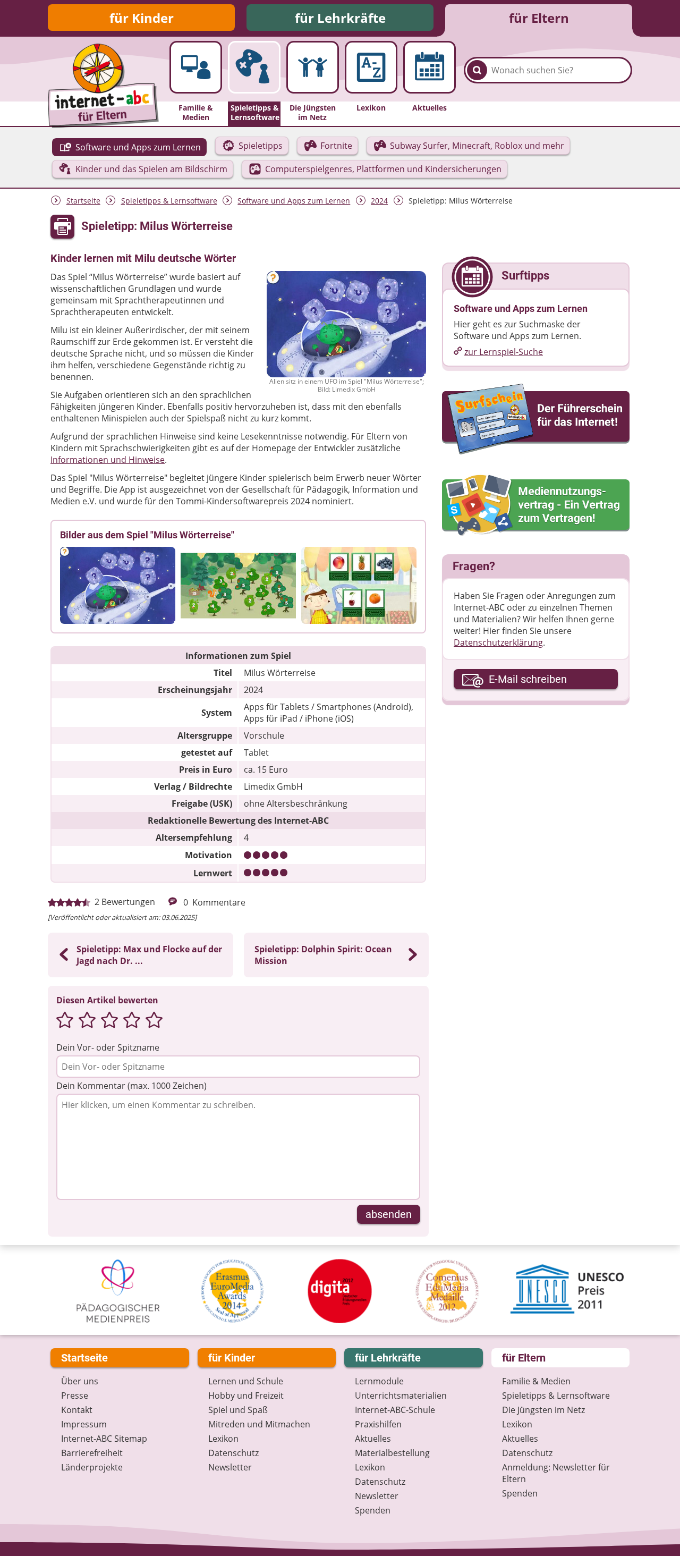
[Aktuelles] (429, 67)
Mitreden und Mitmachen (259, 1424)
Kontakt (76, 1410)
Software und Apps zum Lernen (293, 201)
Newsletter (230, 1467)
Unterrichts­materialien (401, 1395)
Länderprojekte (92, 1467)
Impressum (84, 1424)
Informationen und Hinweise (107, 460)
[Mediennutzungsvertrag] (536, 505)
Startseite (83, 201)
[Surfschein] (536, 420)
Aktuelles (373, 1438)
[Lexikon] (371, 67)
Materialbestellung (392, 1453)
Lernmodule (379, 1381)
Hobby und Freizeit (246, 1395)
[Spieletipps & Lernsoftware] (254, 67)
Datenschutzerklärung (498, 642)
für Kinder (141, 18)
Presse (74, 1395)
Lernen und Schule (245, 1381)
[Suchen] (477, 70)
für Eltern (539, 18)
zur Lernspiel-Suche (503, 352)
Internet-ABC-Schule (395, 1410)
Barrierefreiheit (92, 1453)
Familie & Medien (536, 1381)
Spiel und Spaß (238, 1410)
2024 (379, 201)
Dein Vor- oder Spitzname (107, 1047)
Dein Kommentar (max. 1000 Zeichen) (131, 1086)
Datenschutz (233, 1453)
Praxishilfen (378, 1424)
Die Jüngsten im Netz (543, 1410)
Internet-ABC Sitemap (104, 1438)
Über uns (79, 1381)
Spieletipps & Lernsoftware (169, 201)
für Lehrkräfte (340, 18)
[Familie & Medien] (195, 67)
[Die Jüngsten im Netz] (312, 67)
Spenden (372, 1510)
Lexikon (223, 1438)
